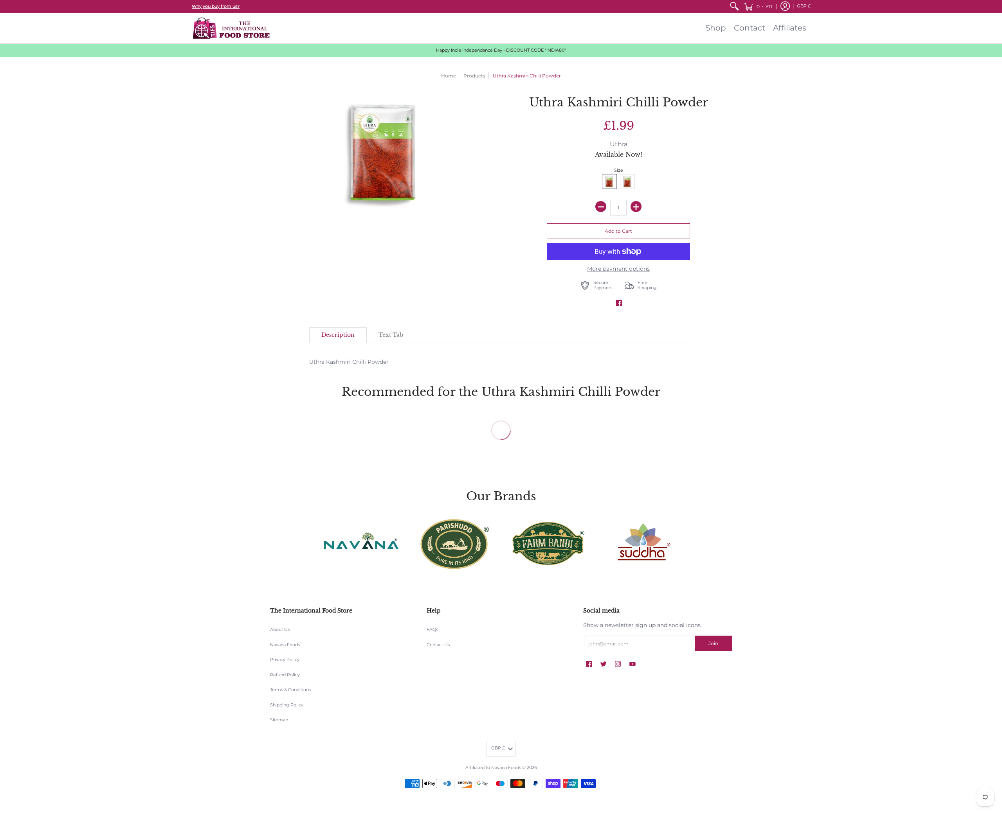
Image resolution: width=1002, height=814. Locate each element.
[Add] (636, 206)
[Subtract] (600, 206)
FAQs (432, 629)
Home (448, 76)
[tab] (338, 335)
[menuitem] (734, 6)
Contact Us (438, 644)
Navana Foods (285, 644)
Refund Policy (285, 674)
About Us (280, 629)
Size (618, 170)
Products (474, 76)
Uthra (618, 144)
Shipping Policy (286, 705)
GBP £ (804, 6)
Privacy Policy (284, 659)
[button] (758, 6)
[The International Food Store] (231, 28)
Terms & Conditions (290, 689)
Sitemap (279, 719)
